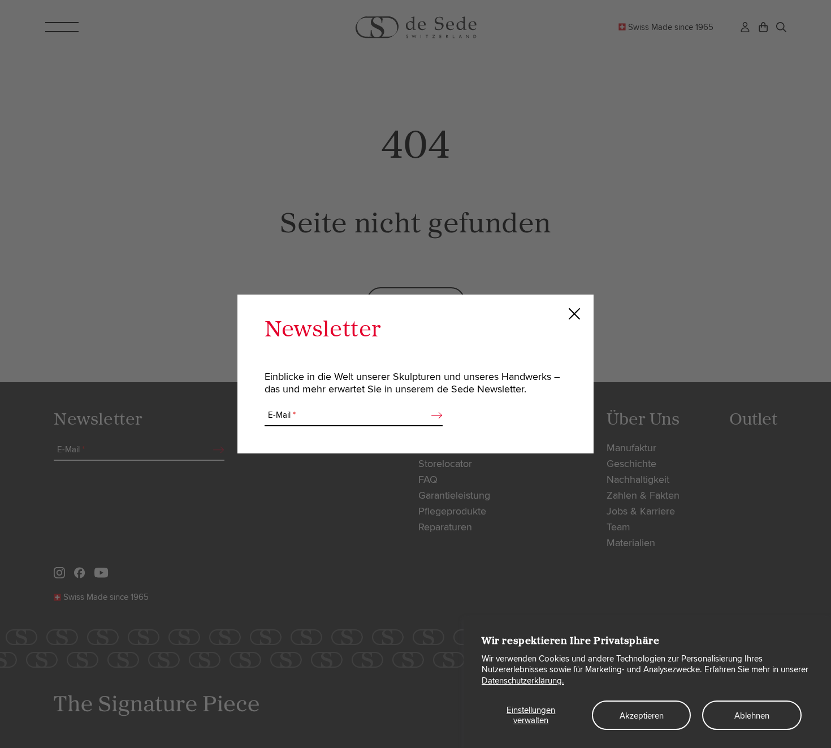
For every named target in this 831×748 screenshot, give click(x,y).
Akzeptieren (642, 716)
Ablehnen (751, 716)
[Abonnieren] (434, 415)
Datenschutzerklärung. (523, 681)
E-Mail (282, 415)
